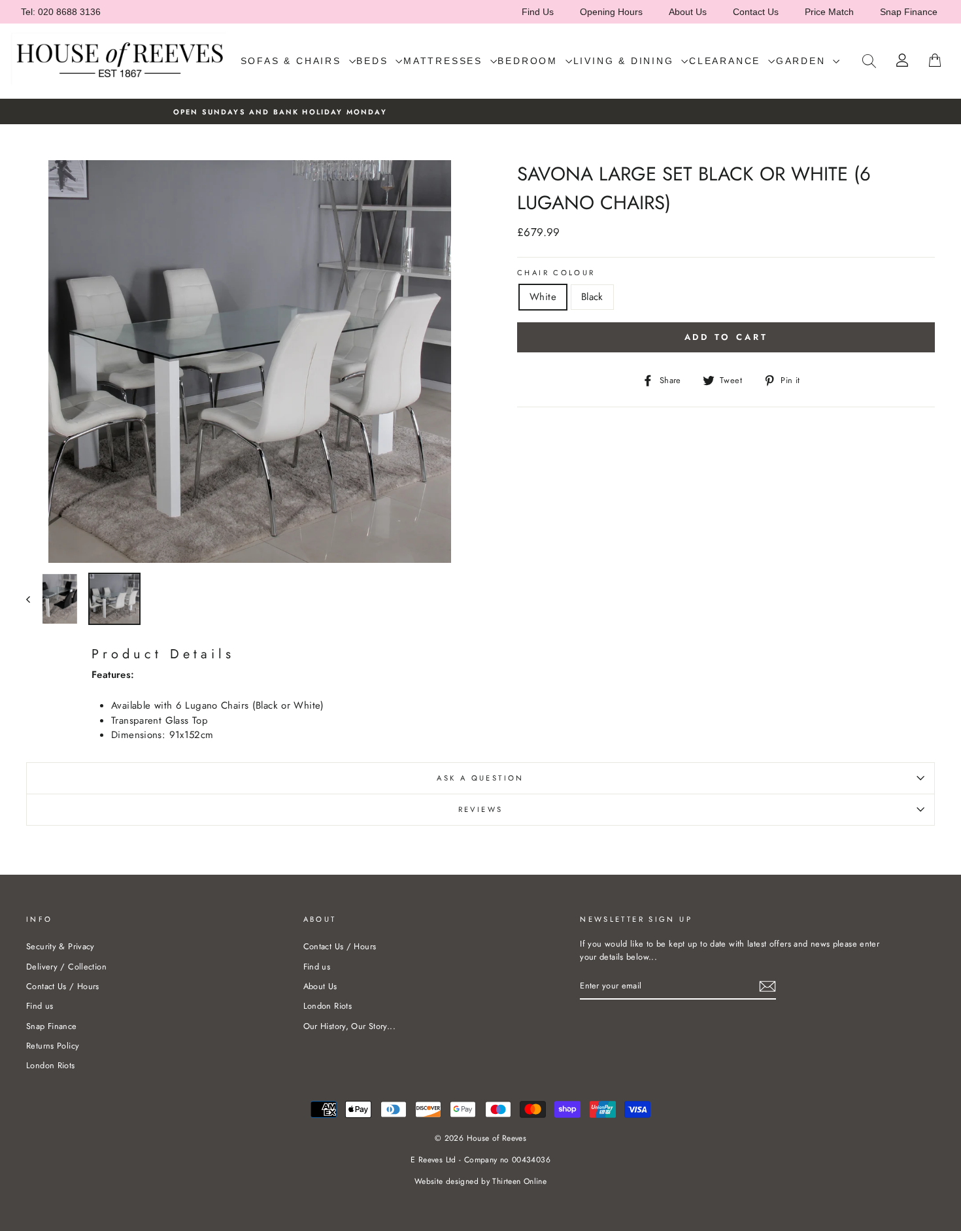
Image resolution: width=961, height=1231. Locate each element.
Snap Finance (908, 12)
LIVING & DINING (626, 61)
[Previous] (34, 599)
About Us (688, 12)
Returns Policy (52, 1045)
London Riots (50, 1065)
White (543, 297)
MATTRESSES (445, 61)
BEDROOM (529, 61)
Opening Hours (611, 12)
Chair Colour (556, 272)
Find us (40, 1006)
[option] (480, 111)
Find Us (538, 12)
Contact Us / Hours (62, 986)
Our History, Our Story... (349, 1026)
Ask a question (480, 778)
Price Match (829, 12)
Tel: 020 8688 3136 (61, 12)
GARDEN (803, 61)
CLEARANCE (727, 61)
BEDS (374, 61)
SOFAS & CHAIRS (293, 61)
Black (592, 297)
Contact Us (756, 12)
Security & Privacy (60, 946)
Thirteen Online (519, 1181)
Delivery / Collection (66, 966)
